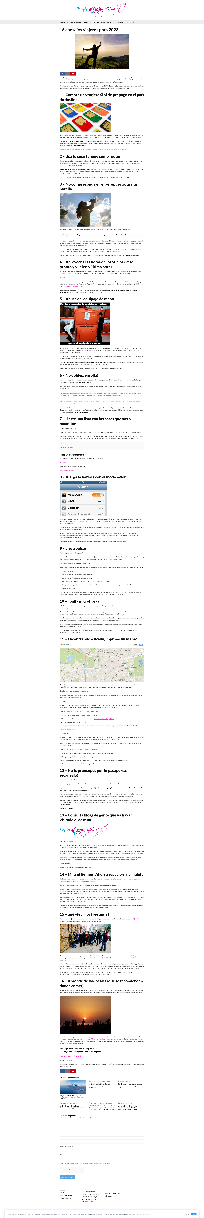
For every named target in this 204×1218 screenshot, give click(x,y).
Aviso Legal (63, 1192)
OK (194, 1214)
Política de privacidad (66, 1195)
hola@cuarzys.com (87, 1203)
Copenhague (102, 1039)
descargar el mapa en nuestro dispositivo (79, 711)
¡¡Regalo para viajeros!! (68, 447)
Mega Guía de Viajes (89, 22)
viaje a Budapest (76, 889)
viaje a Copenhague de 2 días (73, 286)
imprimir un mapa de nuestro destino (78, 749)
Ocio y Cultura (101, 22)
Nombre (62, 1138)
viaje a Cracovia (137, 919)
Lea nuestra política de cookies (144, 1214)
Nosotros (128, 22)
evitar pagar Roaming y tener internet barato (113, 150)
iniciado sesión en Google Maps (104, 719)
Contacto (121, 22)
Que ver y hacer (64, 22)
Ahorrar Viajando (111, 22)
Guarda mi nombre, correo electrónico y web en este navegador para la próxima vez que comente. (86, 1163)
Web (61, 1154)
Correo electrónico (67, 1146)
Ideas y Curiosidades (76, 22)
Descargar (63, 462)
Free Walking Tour (133, 956)
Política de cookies (65, 1198)
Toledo (93, 1039)
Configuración (186, 1214)
